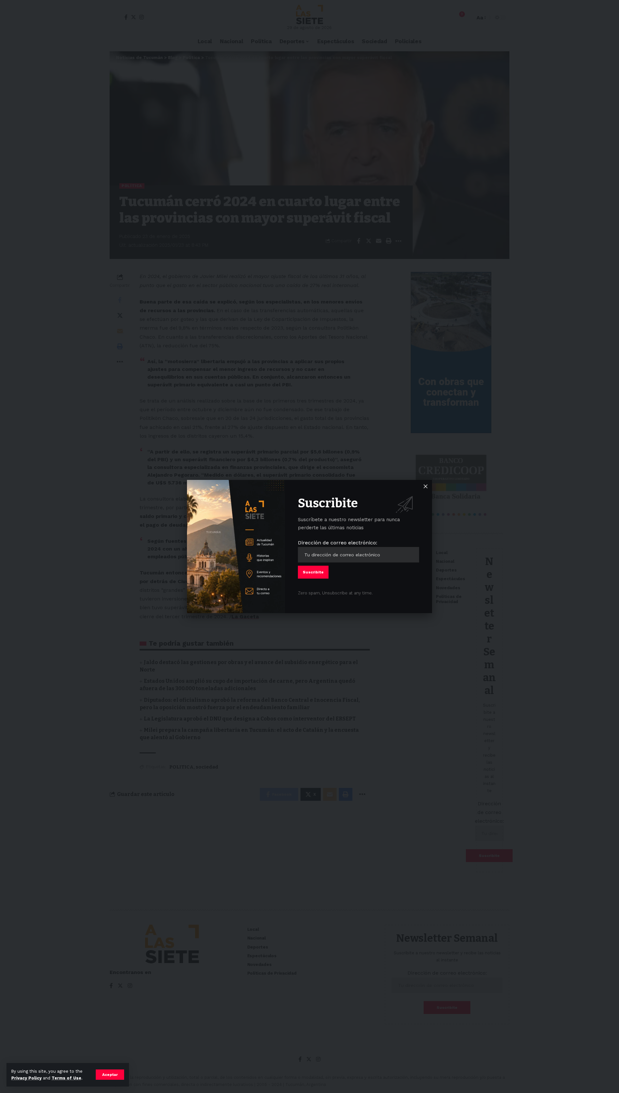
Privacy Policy (26, 1078)
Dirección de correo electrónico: (337, 543)
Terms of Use (66, 1078)
